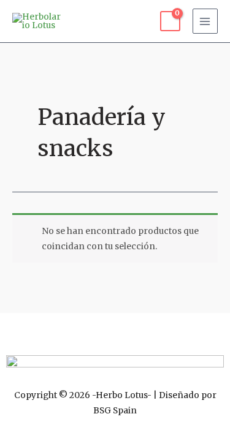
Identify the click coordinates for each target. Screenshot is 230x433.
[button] (115, 330)
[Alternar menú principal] (205, 21)
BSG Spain (115, 410)
